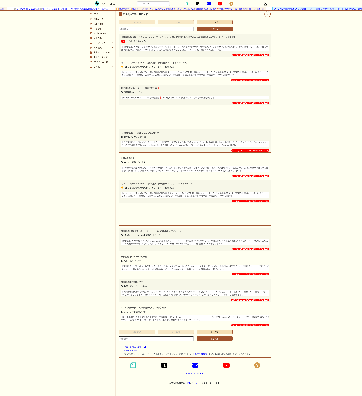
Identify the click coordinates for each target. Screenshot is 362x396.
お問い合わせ (201, 353)
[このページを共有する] (267, 14)
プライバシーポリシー (195, 373)
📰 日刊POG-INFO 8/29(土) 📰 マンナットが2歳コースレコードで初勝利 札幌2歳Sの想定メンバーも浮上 (55, 9)
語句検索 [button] (214, 22)
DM (188, 383)
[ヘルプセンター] (231, 4)
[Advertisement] (195, 117)
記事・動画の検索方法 (134, 347)
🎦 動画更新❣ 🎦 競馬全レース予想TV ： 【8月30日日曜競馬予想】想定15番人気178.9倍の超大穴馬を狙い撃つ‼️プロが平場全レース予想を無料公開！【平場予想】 (185, 9)
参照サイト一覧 (131, 350)
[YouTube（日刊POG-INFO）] (220, 4)
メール (199, 383)
